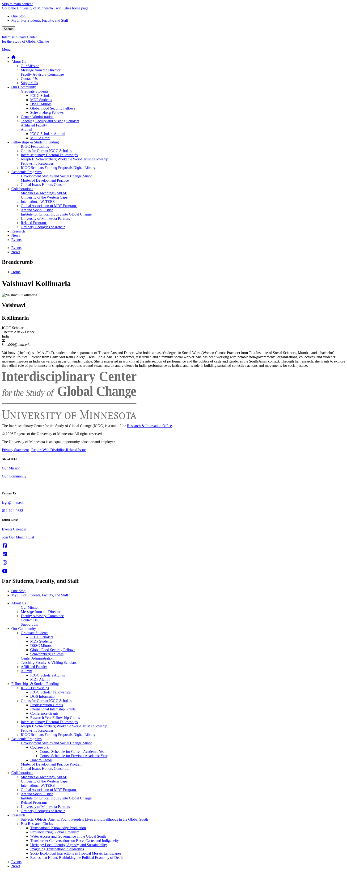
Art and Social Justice (37, 794)
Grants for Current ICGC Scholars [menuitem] (46, 151)
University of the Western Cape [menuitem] (44, 197)
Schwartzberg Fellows (46, 654)
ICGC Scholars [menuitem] (41, 96)
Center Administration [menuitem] (37, 117)
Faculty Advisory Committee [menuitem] (42, 74)
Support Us (29, 624)
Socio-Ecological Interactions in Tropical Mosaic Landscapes (75, 853)
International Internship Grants (53, 709)
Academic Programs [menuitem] (26, 172)
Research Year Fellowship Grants (55, 718)
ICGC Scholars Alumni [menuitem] (47, 134)
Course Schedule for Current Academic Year (73, 752)
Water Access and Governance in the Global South (68, 836)
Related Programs (34, 802)
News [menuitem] (15, 235)
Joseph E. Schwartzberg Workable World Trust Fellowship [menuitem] (64, 159)
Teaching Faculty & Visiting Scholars (48, 662)
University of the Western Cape (44, 781)
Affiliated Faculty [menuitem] (34, 125)
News (15, 866)
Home (16, 272)
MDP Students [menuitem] (41, 100)
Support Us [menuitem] (29, 83)
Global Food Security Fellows (52, 650)
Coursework (39, 747)
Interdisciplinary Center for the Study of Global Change (25, 39)
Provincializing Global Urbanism (54, 832)
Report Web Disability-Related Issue (58, 450)
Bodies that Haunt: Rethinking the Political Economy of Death (76, 858)
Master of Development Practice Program (51, 764)
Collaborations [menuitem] (22, 189)
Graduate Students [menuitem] (34, 91)
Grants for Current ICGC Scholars (46, 701)
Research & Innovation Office (149, 426)
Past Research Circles (37, 824)
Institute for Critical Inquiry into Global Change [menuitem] (56, 214)
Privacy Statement (15, 450)
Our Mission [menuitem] (30, 66)
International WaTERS (38, 785)
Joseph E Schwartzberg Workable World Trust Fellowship (64, 726)
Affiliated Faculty (34, 667)
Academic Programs (26, 739)
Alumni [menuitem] (26, 129)
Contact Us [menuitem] (29, 79)
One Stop (18, 16)
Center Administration (37, 658)
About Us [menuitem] (18, 62)
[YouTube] (5, 571)
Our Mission (11, 468)
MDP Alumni (40, 679)
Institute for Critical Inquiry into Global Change (56, 798)
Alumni (26, 671)
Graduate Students (34, 633)
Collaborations (22, 773)
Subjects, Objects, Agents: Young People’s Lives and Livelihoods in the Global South (84, 819)
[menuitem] (13, 57)
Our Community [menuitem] (23, 87)
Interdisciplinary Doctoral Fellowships (49, 722)
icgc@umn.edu (13, 503)
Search (8, 29)
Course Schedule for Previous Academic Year (73, 756)
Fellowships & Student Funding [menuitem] (35, 142)
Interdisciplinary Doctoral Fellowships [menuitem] (49, 155)
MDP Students (41, 641)
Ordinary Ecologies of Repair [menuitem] (43, 227)
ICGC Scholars (41, 637)
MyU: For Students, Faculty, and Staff (39, 20)
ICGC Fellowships (35, 688)
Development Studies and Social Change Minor (56, 743)
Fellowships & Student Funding (35, 684)
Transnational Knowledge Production (58, 828)
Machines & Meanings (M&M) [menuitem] (44, 193)
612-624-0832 (12, 511)
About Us (18, 603)
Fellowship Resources (37, 730)
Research (18, 815)
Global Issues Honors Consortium (46, 768)
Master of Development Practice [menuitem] (45, 180)
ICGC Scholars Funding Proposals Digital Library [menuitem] (58, 168)
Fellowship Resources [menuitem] (37, 163)
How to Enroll (41, 760)
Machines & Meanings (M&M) (44, 777)
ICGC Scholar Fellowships (50, 692)
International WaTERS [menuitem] (38, 202)
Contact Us (29, 620)
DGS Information (43, 696)
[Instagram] (5, 563)
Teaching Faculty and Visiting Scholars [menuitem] (50, 121)
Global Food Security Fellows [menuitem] (52, 108)
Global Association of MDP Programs (49, 790)
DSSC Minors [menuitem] (40, 104)
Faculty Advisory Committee (42, 616)
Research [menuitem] (18, 231)
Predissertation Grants (46, 705)
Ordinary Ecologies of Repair (43, 811)
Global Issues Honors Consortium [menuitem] (46, 185)
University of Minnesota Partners (45, 807)
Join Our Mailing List (18, 537)
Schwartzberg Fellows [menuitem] (46, 112)
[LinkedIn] (5, 554)
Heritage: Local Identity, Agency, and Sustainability (68, 845)
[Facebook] (5, 546)
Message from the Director (40, 612)
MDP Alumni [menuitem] (40, 138)
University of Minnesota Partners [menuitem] (45, 218)
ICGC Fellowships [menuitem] (35, 146)
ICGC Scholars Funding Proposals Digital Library (58, 735)
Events (16, 862)
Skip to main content (17, 4)
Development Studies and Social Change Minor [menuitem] (56, 176)
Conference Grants (44, 713)
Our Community (14, 476)
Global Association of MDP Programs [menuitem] (49, 206)
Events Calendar (14, 529)
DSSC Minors (40, 646)
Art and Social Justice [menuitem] (37, 210)
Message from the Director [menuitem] (40, 70)
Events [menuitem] (16, 240)
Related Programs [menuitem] (34, 223)
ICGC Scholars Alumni (47, 675)
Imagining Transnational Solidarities (57, 849)
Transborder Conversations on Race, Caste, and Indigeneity (74, 841)
